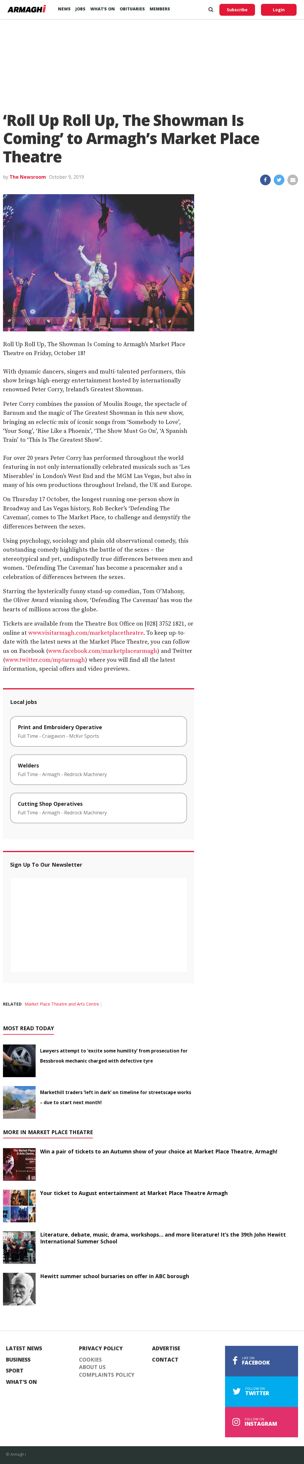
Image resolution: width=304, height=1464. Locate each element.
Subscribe (237, 9)
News (64, 9)
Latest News (24, 1348)
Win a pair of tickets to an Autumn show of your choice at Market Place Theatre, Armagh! (158, 1151)
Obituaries (132, 9)
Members (160, 9)
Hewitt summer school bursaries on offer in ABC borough (114, 1276)
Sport (14, 1370)
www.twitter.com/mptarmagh (45, 660)
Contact (165, 1359)
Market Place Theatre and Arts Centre (62, 1004)
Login (279, 9)
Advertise (166, 1348)
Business (18, 1359)
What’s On (102, 9)
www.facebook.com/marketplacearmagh (102, 651)
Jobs (80, 9)
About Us (92, 1367)
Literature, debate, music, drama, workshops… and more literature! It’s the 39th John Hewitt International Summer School (163, 1238)
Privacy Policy (101, 1348)
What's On (21, 1382)
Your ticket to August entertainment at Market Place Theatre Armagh (134, 1192)
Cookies (90, 1359)
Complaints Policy (106, 1375)
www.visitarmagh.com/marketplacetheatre (85, 633)
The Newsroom (28, 177)
